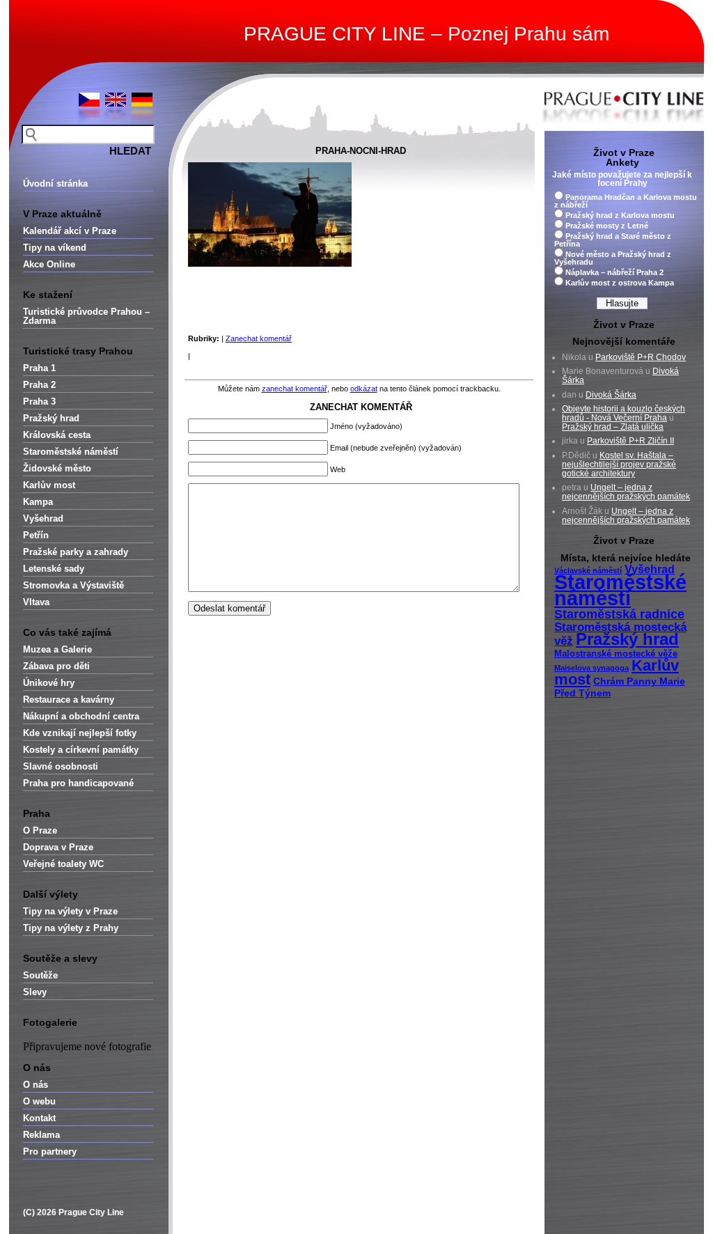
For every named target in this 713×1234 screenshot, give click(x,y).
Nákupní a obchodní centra (81, 716)
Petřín (36, 535)
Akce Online (49, 264)
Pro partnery (50, 1151)
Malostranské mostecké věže (615, 654)
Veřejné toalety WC (63, 864)
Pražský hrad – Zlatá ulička (613, 427)
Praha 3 (39, 401)
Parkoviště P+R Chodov (640, 357)
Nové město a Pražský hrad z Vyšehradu (612, 258)
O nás (35, 1084)
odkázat (363, 388)
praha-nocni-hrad (360, 151)
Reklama (41, 1135)
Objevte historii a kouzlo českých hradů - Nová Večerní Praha (623, 413)
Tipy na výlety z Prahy (70, 928)
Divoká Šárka (611, 395)
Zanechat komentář (259, 338)
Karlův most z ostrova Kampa (619, 283)
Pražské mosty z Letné (606, 225)
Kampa (38, 502)
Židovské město (57, 468)
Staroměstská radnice (619, 614)
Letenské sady (53, 568)
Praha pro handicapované (78, 783)
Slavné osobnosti (60, 766)
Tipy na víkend (54, 247)
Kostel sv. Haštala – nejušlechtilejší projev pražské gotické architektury (619, 464)
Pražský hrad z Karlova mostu (620, 215)
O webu (39, 1101)
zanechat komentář (294, 388)
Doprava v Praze (58, 847)
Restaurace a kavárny (68, 699)
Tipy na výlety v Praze (70, 911)
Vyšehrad (43, 518)
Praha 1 (39, 368)
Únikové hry (49, 683)
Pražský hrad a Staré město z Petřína (612, 240)
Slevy (35, 992)
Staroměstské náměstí (70, 451)
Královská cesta (57, 435)
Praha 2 (39, 385)
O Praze (40, 830)
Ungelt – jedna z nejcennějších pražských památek (626, 492)
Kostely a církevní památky (81, 749)
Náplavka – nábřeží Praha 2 (614, 272)
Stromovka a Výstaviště (73, 585)
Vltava (36, 602)
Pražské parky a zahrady (75, 552)
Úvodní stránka (55, 183)
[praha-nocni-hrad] (270, 264)
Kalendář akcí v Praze (69, 231)
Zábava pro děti (56, 666)
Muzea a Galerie (57, 649)
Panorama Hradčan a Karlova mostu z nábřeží (625, 201)
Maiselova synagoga (591, 668)
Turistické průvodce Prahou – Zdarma (86, 316)
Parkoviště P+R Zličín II (630, 441)
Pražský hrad (51, 418)
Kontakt (39, 1118)
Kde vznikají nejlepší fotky (79, 733)
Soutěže (40, 975)
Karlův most (49, 485)
